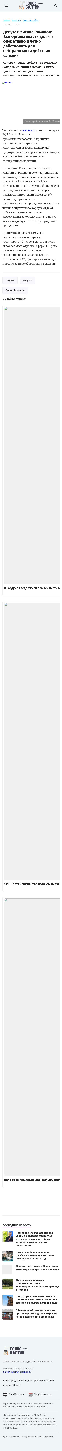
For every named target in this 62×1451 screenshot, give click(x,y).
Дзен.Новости (16, 1394)
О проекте (48, 1436)
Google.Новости (42, 1394)
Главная (6, 20)
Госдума (10, 280)
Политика (16, 20)
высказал (28, 130)
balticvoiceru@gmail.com (17, 1371)
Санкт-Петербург (31, 20)
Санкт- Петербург (15, 290)
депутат (27, 280)
